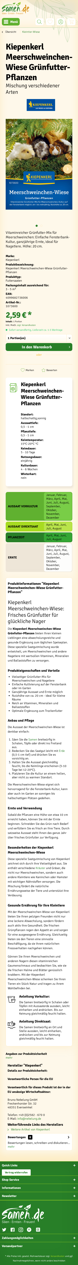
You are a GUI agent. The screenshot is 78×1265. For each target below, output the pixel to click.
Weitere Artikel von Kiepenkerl (30, 1129)
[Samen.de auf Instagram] (21, 1230)
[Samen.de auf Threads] (40, 1230)
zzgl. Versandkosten (26, 325)
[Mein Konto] (60, 22)
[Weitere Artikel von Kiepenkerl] (41, 105)
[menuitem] (11, 22)
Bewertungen (17, 1137)
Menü (14, 22)
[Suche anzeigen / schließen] (39, 22)
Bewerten (51, 370)
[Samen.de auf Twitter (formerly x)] (4, 1230)
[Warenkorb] (71, 22)
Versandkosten (58, 1256)
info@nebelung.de (29, 1119)
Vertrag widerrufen (16, 1172)
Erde (62, 751)
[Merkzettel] (50, 22)
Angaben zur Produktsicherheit (26, 1054)
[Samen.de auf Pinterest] (29, 1230)
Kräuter (40, 868)
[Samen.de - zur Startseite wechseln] (15, 8)
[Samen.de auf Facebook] (12, 1230)
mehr (9, 1058)
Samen (32, 739)
